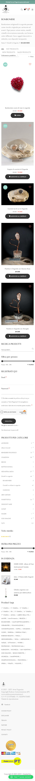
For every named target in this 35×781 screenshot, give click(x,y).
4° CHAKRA (5, 611)
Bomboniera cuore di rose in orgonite (17, 108)
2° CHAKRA (14, 608)
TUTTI (3, 523)
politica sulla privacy (21, 398)
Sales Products (24, 52)
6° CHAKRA (27, 611)
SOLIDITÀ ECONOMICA (8, 660)
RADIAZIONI (5, 649)
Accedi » (15, 425)
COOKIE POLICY (6, 711)
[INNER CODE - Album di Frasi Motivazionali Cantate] (5, 564)
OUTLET (3, 509)
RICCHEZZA (14, 649)
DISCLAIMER (5, 715)
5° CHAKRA (18, 611)
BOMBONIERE (7, 480)
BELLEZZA (22, 618)
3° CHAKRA (23, 608)
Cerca (32, 349)
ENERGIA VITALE (21, 632)
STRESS (3, 663)
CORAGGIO (26, 629)
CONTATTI (4, 734)
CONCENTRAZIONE (7, 629)
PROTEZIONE (5, 646)
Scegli (18, 115)
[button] (20, 777)
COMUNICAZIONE (17, 625)
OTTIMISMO (12, 643)
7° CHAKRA (5, 615)
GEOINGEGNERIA (6, 639)
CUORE (3, 632)
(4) (10, 536)
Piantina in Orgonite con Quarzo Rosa (17, 268)
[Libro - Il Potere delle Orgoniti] (5, 577)
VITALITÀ (10, 663)
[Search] (22, 9)
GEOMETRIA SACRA (7, 471)
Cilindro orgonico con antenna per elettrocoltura (22, 591)
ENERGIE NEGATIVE (7, 636)
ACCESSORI (4, 443)
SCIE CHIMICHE (6, 518)
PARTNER (4, 725)
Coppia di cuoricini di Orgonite (17, 169)
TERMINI (4, 720)
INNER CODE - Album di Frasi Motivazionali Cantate (24, 565)
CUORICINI (6, 490)
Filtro (31, 364)
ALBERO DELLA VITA (23, 615)
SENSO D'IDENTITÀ (18, 653)
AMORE (3, 618)
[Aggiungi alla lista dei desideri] (30, 64)
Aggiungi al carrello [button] (18, 177)
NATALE (3, 643)
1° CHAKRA (5, 608)
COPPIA (18, 629)
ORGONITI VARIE (6, 504)
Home (3, 43)
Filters (32, 56)
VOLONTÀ (18, 663)
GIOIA (16, 639)
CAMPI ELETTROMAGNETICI (20, 622)
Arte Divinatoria (13, 618)
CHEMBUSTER (5, 625)
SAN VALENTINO (25, 649)
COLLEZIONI (5, 457)
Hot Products (12, 49)
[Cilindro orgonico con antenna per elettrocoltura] (5, 589)
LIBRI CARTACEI (5, 495)
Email (4, 377)
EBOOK (3, 462)
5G (12, 611)
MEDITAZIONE (24, 639)
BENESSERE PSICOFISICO (9, 452)
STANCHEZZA (22, 660)
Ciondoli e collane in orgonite (11, 485)
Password (5, 388)
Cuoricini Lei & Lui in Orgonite (17, 208)
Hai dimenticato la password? (9, 430)
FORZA (18, 636)
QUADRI (3, 514)
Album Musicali (5, 448)
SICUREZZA (4, 656)
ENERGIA (11, 632)
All (2, 49)
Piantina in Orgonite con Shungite (17, 328)
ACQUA (13, 615)
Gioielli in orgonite (13, 43)
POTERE (20, 643)
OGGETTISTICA (6, 499)
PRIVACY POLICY (6, 730)
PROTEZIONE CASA (18, 646)
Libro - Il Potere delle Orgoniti (23, 577)
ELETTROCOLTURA (6, 467)
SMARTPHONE (14, 656)
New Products (8, 52)
